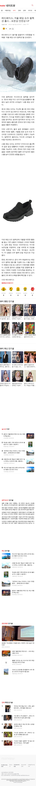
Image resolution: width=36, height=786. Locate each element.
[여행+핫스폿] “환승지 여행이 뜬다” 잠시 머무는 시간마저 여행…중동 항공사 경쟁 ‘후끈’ (14, 461)
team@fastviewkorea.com (25, 775)
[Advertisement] (18, 170)
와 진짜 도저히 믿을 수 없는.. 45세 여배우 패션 (30, 318)
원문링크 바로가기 (7, 283)
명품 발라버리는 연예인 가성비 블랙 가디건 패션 (17, 318)
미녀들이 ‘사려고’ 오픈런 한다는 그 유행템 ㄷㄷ (17, 336)
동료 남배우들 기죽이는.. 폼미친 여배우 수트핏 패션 (5, 366)
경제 (24, 10)
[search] (32, 5)
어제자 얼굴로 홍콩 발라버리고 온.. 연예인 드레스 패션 (30, 336)
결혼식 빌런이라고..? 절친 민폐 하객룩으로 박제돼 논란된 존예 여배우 (30, 366)
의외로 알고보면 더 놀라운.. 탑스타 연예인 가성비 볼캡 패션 (5, 318)
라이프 (30, 10)
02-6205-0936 (6, 775)
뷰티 (14, 10)
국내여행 (5, 438)
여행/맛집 (8, 10)
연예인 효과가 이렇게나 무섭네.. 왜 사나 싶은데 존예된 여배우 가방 (5, 385)
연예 (19, 10)
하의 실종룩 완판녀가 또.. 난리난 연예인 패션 (5, 336)
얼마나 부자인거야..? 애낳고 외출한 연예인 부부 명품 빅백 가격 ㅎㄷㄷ (30, 385)
